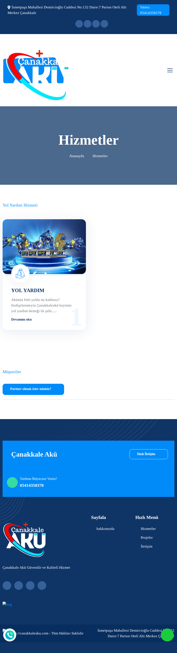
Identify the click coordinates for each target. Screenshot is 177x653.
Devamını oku (22, 319)
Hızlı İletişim (146, 454)
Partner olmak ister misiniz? (30, 389)
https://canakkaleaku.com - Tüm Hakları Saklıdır (46, 633)
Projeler (147, 538)
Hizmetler (148, 529)
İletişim (146, 546)
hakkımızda (105, 529)
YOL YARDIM (27, 290)
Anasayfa (76, 156)
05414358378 (150, 10)
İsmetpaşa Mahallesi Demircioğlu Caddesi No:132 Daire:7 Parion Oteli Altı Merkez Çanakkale (136, 633)
